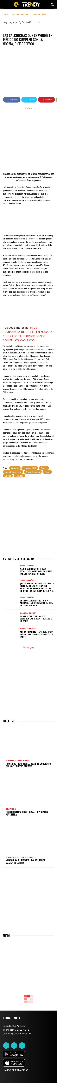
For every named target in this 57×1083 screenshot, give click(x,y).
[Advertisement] (28, 139)
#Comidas (15, 468)
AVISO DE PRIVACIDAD (16, 1070)
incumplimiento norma (13, 471)
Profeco (47, 471)
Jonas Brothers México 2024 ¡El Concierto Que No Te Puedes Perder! (28, 765)
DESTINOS (11, 809)
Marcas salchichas (33, 471)
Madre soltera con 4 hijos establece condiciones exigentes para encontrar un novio (36, 571)
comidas (44, 468)
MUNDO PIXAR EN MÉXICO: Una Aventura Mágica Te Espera (25, 862)
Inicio (5, 14)
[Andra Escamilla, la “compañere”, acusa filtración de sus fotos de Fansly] (10, 633)
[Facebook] (6, 1045)
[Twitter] (14, 1045)
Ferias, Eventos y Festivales (21, 857)
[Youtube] (22, 1045)
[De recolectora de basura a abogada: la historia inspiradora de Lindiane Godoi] (10, 602)
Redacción (27, 22)
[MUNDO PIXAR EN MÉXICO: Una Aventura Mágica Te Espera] (28, 838)
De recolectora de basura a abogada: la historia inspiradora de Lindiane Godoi (36, 603)
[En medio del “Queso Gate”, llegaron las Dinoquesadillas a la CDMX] (10, 617)
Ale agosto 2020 (30, 468)
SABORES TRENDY (20, 14)
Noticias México (28, 565)
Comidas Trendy (40, 14)
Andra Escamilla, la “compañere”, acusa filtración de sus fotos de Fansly (36, 634)
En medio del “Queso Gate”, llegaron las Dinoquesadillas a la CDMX (36, 619)
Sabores (8, 475)
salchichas (19, 475)
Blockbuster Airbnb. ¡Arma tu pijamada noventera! (27, 813)
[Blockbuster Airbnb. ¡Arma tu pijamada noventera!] (28, 790)
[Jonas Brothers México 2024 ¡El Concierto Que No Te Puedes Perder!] (28, 741)
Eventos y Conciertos (18, 761)
